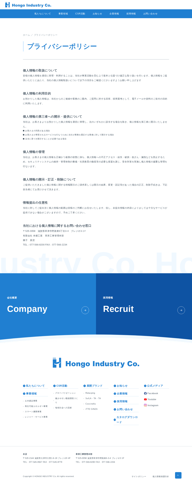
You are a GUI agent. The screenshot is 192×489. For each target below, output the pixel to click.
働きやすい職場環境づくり (66, 400)
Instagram (153, 405)
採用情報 (131, 13)
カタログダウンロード (127, 420)
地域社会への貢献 (63, 408)
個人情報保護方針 (161, 476)
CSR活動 (80, 13)
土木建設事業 (31, 401)
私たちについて (42, 13)
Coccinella (91, 404)
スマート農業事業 (33, 411)
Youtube (151, 399)
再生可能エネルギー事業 (36, 406)
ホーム (26, 35)
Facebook (152, 393)
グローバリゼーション (65, 393)
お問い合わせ (150, 13)
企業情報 (114, 13)
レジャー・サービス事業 (36, 417)
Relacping (90, 393)
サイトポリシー (139, 476)
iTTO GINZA (92, 409)
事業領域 (63, 13)
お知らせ (97, 13)
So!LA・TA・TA (93, 398)
